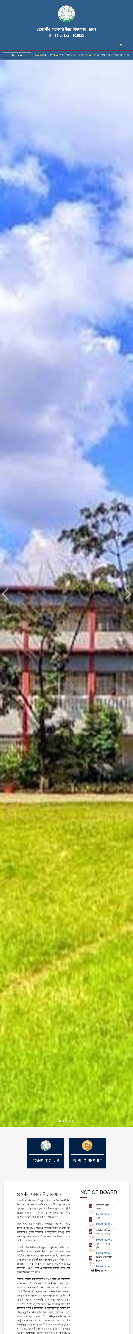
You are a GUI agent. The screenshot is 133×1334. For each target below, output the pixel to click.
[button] (4, 593)
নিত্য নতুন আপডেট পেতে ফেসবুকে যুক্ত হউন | (67, 54)
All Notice (97, 1270)
